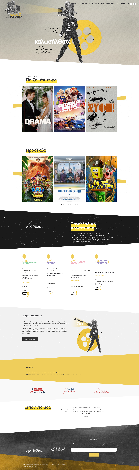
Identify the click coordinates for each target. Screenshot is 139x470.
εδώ (89, 413)
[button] (62, 204)
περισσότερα (30, 125)
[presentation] (21, 181)
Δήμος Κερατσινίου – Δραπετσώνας (86, 233)
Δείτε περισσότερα (30, 339)
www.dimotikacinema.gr (52, 374)
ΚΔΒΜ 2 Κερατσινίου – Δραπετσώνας (93, 235)
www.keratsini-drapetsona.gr (65, 374)
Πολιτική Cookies (33, 466)
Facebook (75, 374)
